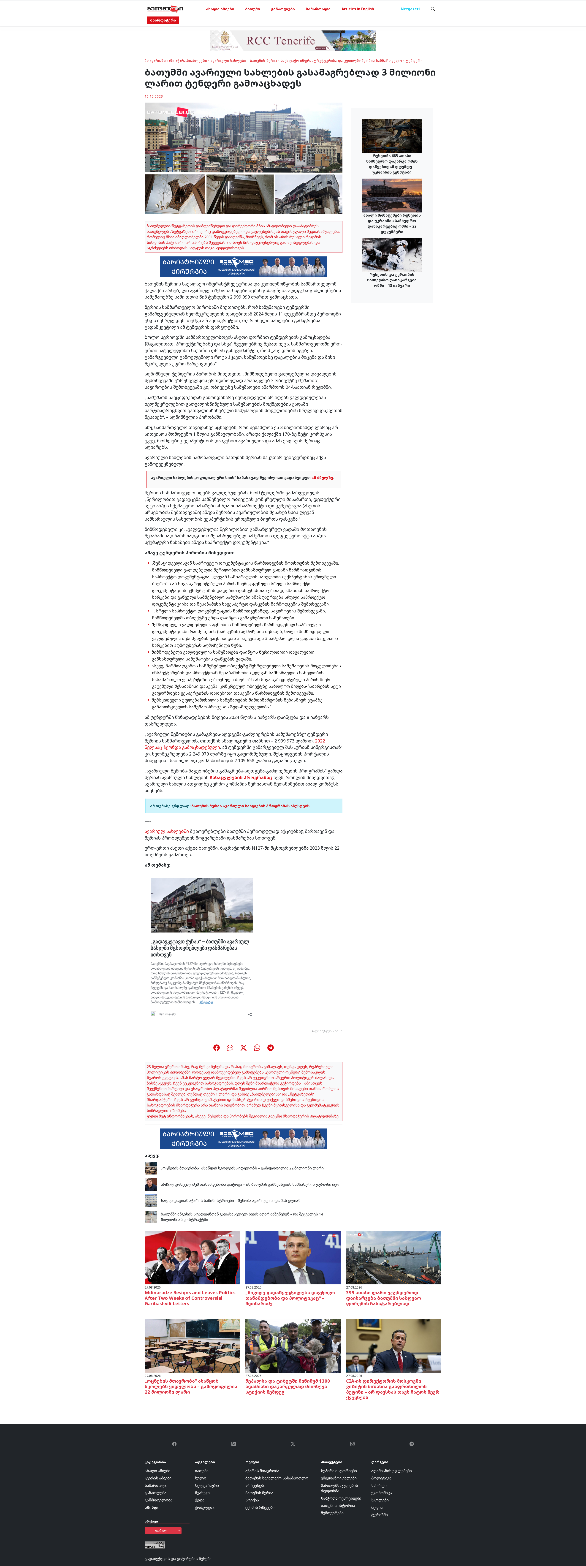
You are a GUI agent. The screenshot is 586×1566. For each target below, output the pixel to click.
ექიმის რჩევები (259, 1507)
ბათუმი (252, 8)
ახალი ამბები (220, 8)
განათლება (283, 8)
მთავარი (152, 60)
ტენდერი (414, 60)
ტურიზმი (379, 1514)
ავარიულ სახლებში (167, 831)
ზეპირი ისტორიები (339, 1470)
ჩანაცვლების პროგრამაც (240, 777)
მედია (377, 1507)
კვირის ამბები (158, 1478)
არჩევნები (255, 1485)
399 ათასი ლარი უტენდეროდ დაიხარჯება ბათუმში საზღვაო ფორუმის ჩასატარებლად (383, 1298)
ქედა (199, 1500)
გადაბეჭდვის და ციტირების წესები (178, 1558)
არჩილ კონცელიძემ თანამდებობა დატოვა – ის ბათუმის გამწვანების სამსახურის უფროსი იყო (250, 1184)
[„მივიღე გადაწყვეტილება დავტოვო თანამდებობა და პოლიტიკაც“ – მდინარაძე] (293, 1257)
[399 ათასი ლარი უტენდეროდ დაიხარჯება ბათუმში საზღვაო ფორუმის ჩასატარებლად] (393, 1257)
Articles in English (358, 8)
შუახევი (202, 1492)
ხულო (200, 1478)
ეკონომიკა (381, 1492)
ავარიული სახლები (228, 60)
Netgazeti (410, 8)
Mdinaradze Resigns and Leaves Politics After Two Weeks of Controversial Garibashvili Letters (190, 1298)
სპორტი (379, 1485)
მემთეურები (332, 1512)
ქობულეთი (205, 1507)
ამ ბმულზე (322, 477)
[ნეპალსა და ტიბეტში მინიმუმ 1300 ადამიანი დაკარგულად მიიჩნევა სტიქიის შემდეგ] (293, 1345)
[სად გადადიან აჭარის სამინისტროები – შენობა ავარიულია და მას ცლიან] (151, 1200)
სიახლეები (197, 60)
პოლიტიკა (381, 1478)
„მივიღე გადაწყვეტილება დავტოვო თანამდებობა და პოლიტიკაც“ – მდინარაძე (290, 1298)
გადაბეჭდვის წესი (327, 1031)
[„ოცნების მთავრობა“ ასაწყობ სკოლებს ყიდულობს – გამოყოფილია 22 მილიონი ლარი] (151, 1167)
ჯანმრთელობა (158, 1500)
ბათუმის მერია (263, 60)
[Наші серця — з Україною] (165, 9)
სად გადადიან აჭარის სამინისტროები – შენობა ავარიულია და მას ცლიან (231, 1200)
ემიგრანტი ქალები (339, 1478)
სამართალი (318, 8)
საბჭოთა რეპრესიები (341, 1498)
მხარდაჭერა (163, 20)
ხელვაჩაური (207, 1485)
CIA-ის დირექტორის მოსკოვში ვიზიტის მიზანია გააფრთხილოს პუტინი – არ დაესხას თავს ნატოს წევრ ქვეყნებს (393, 1389)
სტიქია (252, 1500)
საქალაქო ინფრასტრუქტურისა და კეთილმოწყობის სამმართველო (341, 60)
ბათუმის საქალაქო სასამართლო (276, 1478)
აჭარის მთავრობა (262, 1470)
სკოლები (380, 1500)
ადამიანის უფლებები (391, 1470)
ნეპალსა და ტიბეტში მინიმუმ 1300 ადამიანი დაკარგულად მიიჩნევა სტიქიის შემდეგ (287, 1386)
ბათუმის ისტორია (338, 1505)
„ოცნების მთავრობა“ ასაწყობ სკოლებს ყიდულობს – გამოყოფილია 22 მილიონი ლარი (242, 1168)
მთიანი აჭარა (173, 60)
